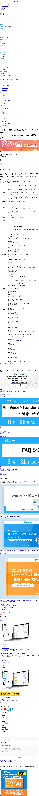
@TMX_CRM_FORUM (12, 349)
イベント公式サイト (20, 181)
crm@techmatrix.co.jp (4, 704)
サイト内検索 (2, 8)
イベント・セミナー (3, 94)
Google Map (2, 702)
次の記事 (9, 363)
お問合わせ (4, 727)
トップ (3, 646)
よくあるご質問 (5, 6)
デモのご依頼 (4, 728)
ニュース (3, 3)
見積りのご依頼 (5, 729)
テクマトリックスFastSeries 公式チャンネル (16, 353)
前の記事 (1, 363)
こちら (20, 345)
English (1, 10)
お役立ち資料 (2, 95)
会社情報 (3, 719)
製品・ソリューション (6, 108)
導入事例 (1, 92)
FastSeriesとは (3, 91)
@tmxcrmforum (11, 344)
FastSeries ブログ (5, 4)
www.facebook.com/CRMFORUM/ (14, 340)
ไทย (3, 10)
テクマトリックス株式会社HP (12, 760)
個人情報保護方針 (3, 760)
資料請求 (3, 725)
